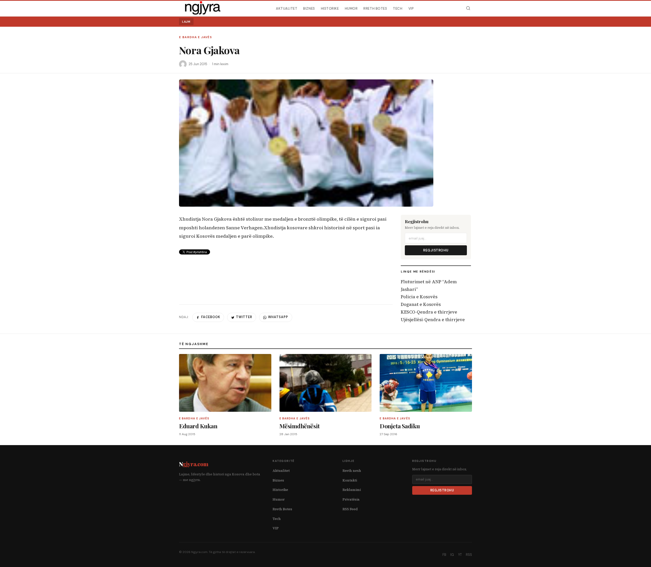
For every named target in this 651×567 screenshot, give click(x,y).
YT (460, 554)
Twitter (244, 317)
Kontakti (350, 480)
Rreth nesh (352, 470)
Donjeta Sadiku (400, 426)
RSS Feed (350, 509)
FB (444, 554)
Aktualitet (286, 8)
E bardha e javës (195, 37)
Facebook (210, 317)
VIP (411, 8)
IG (452, 554)
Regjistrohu (436, 250)
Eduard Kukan (198, 426)
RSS (469, 554)
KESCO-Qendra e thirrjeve (429, 312)
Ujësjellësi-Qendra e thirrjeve (433, 320)
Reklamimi (352, 489)
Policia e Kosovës (419, 297)
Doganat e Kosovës (421, 304)
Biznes (309, 8)
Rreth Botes (375, 8)
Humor (351, 8)
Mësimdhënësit (299, 426)
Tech (397, 8)
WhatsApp (278, 317)
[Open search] (468, 8)
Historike (330, 8)
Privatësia (351, 499)
